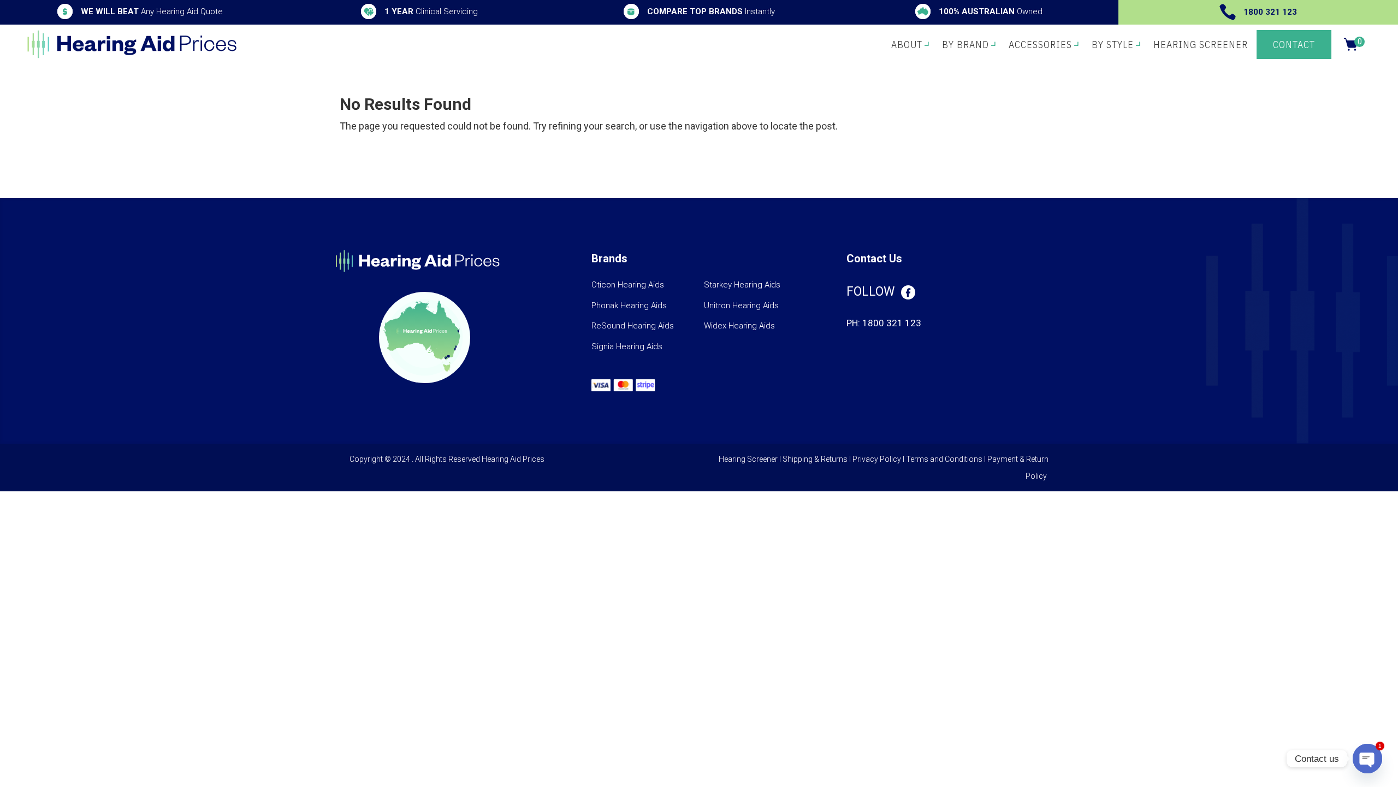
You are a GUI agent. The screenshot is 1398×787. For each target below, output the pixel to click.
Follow (870, 291)
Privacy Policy (876, 459)
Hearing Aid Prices (513, 459)
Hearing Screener (1200, 44)
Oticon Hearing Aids (627, 285)
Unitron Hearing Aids (741, 305)
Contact (1294, 44)
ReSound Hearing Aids (632, 326)
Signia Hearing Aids (626, 346)
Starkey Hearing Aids (742, 285)
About (906, 44)
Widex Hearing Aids (739, 326)
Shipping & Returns (815, 459)
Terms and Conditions (944, 459)
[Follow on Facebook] (908, 292)
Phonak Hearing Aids (629, 305)
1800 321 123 (1270, 12)
